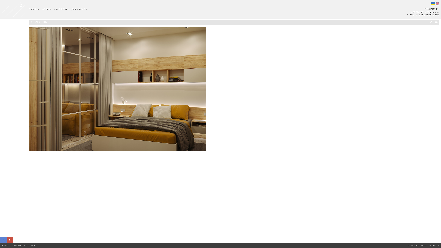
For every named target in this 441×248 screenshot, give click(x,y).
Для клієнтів (79, 9)
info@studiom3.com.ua (24, 245)
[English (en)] (437, 3)
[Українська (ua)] (433, 3)
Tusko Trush (433, 245)
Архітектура (61, 9)
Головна (34, 9)
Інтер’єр (47, 9)
